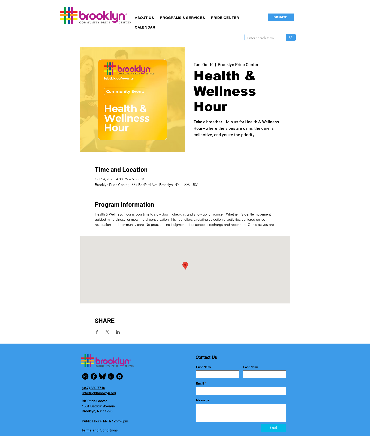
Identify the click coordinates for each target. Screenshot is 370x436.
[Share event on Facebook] (97, 332)
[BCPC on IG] (85, 376)
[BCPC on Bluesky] (102, 376)
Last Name (251, 366)
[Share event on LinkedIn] (118, 332)
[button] (144, 18)
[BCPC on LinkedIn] (111, 376)
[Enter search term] (290, 37)
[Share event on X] (107, 332)
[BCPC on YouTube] (119, 376)
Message (202, 400)
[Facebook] (94, 376)
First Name (204, 366)
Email (200, 383)
